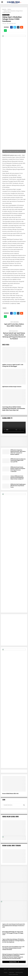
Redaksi (5, 972)
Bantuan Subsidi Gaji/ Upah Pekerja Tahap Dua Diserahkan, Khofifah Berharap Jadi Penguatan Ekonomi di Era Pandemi (14, 336)
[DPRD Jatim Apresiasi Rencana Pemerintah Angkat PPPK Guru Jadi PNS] (6, 460)
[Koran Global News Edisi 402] (14, 784)
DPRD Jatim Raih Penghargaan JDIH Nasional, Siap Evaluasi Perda (18, 485)
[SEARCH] (24, 805)
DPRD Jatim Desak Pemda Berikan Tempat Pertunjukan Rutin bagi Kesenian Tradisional (17, 469)
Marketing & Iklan (19, 972)
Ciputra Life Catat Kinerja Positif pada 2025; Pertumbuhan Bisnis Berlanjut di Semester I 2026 (13, 925)
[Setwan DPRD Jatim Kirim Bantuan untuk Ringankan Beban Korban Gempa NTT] (6, 477)
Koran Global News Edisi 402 (10, 794)
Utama (8, 14)
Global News (11, 972)
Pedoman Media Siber (13, 974)
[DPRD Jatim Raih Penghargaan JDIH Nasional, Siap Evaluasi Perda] (6, 486)
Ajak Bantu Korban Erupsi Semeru (11, 387)
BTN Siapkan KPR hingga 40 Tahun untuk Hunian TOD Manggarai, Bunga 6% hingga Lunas (12, 933)
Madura (4, 14)
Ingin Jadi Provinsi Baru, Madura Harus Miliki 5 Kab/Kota (14, 325)
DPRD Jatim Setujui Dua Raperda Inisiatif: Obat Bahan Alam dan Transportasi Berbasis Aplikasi (18, 452)
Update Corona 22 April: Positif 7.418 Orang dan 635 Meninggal (12, 365)
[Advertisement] (14, 630)
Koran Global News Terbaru (11, 845)
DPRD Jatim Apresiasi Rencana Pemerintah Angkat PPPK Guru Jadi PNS (18, 460)
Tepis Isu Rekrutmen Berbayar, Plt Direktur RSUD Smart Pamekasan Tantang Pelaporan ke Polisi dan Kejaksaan (13, 940)
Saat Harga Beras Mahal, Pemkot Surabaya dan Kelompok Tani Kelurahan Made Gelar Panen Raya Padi (13, 408)
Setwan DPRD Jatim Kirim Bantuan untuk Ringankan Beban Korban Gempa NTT (17, 477)
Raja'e (4, 308)
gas (5, 23)
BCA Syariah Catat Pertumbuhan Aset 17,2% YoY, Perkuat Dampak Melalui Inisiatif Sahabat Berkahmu (13, 948)
